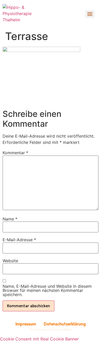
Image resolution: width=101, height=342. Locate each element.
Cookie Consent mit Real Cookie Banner (39, 338)
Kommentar (15, 153)
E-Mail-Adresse (19, 240)
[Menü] (90, 14)
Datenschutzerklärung (65, 323)
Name (10, 219)
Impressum (26, 323)
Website (10, 261)
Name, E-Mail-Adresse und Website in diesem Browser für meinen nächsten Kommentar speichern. (47, 290)
